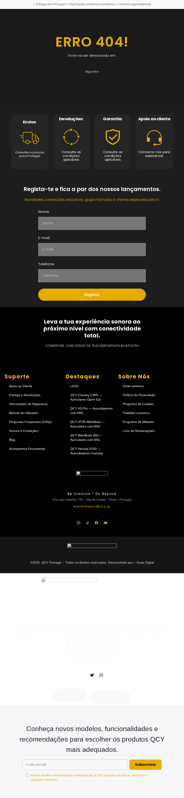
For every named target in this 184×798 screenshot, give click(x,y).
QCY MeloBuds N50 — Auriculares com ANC (86, 437)
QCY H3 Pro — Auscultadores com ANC (91, 411)
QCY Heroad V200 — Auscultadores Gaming (86, 451)
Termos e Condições (23, 431)
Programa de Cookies (138, 404)
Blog (12, 440)
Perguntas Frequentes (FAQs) (30, 422)
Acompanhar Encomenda (27, 448)
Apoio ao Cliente (20, 386)
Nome (43, 212)
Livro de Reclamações (138, 431)
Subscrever (145, 764)
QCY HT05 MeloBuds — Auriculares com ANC (87, 424)
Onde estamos (133, 386)
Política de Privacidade (139, 395)
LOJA (74, 386)
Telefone (46, 264)
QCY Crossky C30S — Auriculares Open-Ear (86, 397)
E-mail (44, 238)
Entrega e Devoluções (24, 395)
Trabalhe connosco (136, 413)
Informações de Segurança (28, 404)
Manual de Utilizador (23, 413)
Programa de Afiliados (138, 422)
